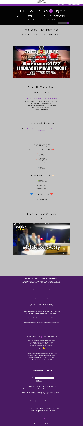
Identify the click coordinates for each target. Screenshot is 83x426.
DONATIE (42, 281)
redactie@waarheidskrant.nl (77, 4)
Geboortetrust (44, 319)
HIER (39, 353)
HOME (51, 401)
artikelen (30, 322)
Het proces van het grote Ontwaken (37, 408)
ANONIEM (31, 353)
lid (31, 281)
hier (49, 281)
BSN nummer (51, 319)
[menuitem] (16, 23)
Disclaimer (32, 401)
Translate (44, 2)
